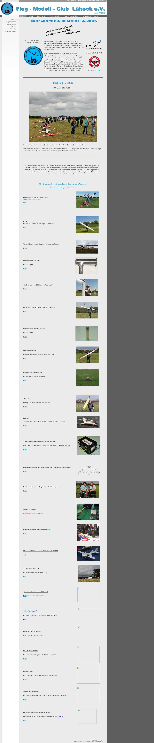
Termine (13, 26)
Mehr (24, 635)
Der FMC (30, 16)
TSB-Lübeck (97, 70)
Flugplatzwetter (11, 22)
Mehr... (25, 202)
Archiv (96, 16)
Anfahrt (13, 19)
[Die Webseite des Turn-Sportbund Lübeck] (94, 67)
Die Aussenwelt (86, 16)
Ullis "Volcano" (30, 611)
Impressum (95, 740)
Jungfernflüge (11, 24)
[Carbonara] (87, 232)
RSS (102, 740)
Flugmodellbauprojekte (71, 16)
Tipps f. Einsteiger (55, 16)
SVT (49, 529)
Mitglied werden (41, 16)
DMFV (95, 53)
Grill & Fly (13, 29)
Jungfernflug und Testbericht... (31, 199)
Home (22, 16)
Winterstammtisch (10, 31)
